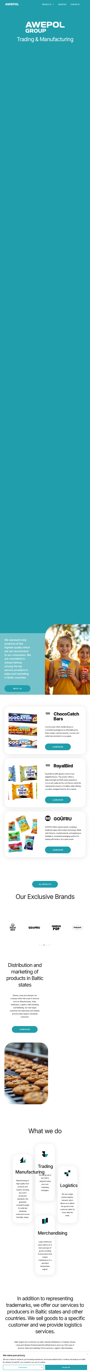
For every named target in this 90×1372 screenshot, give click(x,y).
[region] (45, 1362)
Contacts (75, 4)
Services (62, 4)
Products (46, 4)
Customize (22, 1367)
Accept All (66, 1367)
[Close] (87, 1353)
